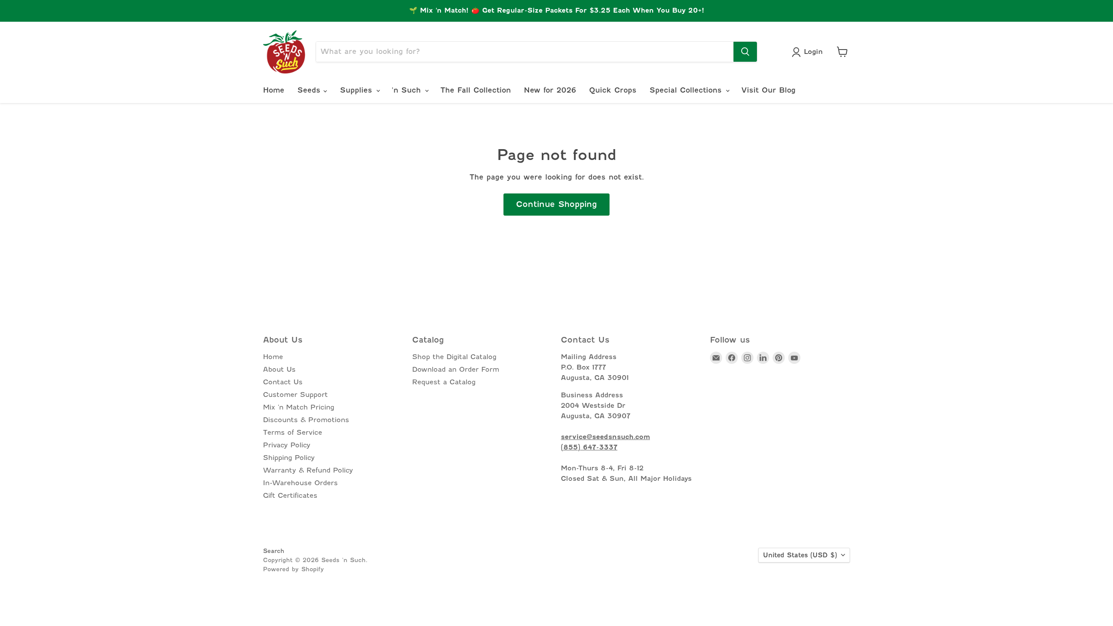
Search (273, 550)
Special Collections (687, 90)
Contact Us (283, 382)
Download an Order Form (455, 369)
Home (273, 90)
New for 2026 (550, 90)
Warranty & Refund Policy (308, 470)
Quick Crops (612, 90)
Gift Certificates (290, 495)
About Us (279, 369)
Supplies (357, 90)
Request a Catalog (444, 382)
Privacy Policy (286, 445)
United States (800, 555)
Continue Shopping (556, 204)
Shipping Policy (289, 458)
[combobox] (524, 52)
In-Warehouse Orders (300, 483)
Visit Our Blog (768, 90)
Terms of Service (292, 432)
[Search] (745, 52)
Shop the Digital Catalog (454, 357)
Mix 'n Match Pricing (298, 407)
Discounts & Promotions (306, 420)
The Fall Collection (475, 90)
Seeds (310, 90)
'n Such (408, 90)
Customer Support (295, 395)
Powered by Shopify (293, 569)
